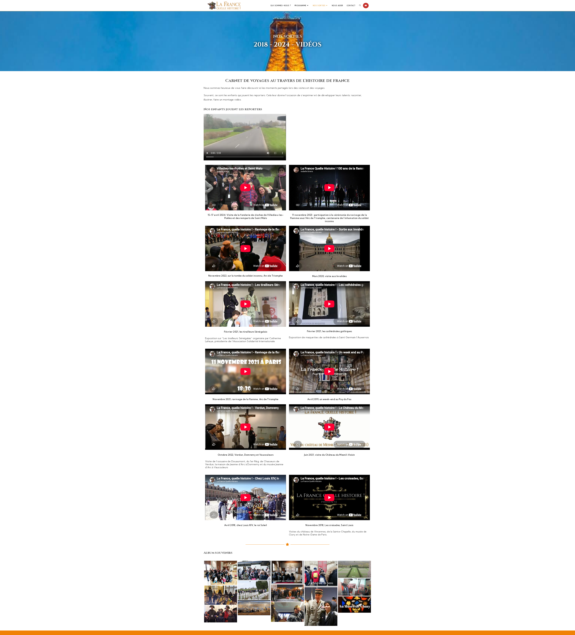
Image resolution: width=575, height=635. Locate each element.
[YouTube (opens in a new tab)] (366, 5)
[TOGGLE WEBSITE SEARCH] (360, 5)
